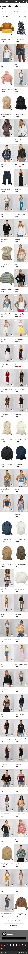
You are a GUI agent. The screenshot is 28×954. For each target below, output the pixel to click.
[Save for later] (12, 34)
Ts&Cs (26, 952)
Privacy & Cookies (20, 952)
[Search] (16, 1)
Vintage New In (4, 11)
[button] (2, 945)
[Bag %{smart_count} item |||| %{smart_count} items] (26, 1)
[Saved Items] (23, 1)
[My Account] (19, 1)
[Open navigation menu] (2, 1)
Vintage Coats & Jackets (16, 11)
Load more (14, 925)
